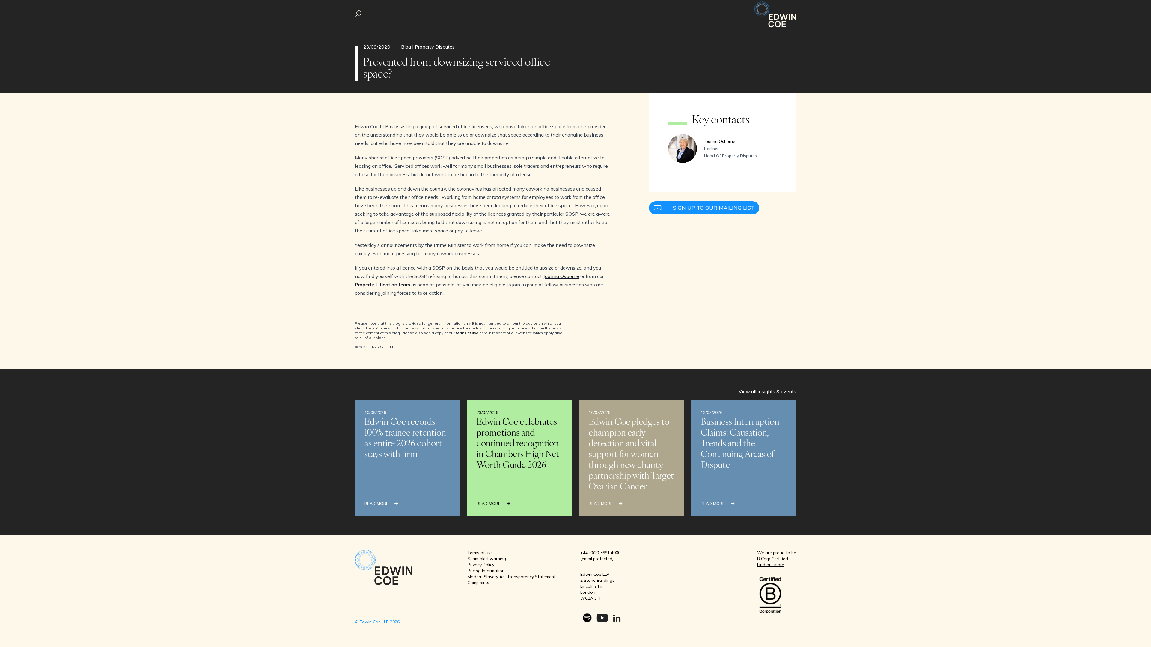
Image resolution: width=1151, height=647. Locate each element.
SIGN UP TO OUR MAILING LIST (713, 207)
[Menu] (358, 13)
